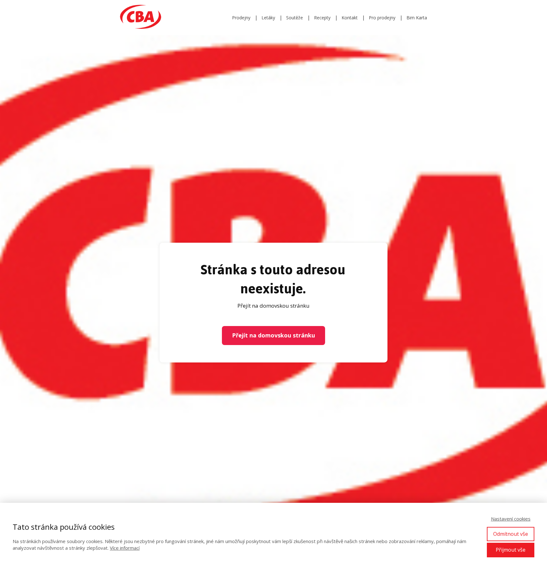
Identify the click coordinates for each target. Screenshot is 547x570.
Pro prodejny (382, 18)
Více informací (125, 548)
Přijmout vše (510, 549)
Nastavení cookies (511, 519)
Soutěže (294, 18)
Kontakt (350, 18)
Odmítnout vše (510, 533)
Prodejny (241, 18)
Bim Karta (416, 18)
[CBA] (140, 17)
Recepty (322, 18)
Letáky (268, 18)
